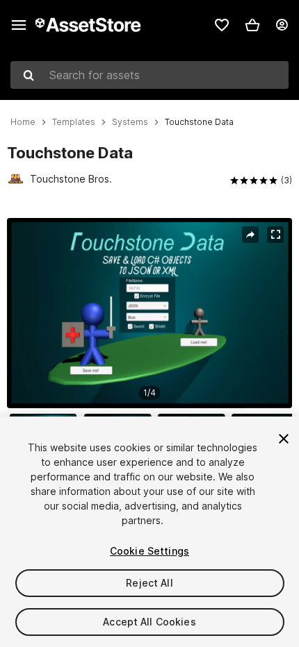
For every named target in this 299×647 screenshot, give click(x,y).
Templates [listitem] (73, 122)
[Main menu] (19, 25)
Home (22, 122)
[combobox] (149, 75)
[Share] (250, 234)
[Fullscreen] (275, 234)
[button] (252, 25)
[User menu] (282, 25)
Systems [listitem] (130, 122)
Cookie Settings (149, 551)
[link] (221, 25)
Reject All (149, 583)
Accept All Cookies (149, 622)
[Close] (283, 438)
